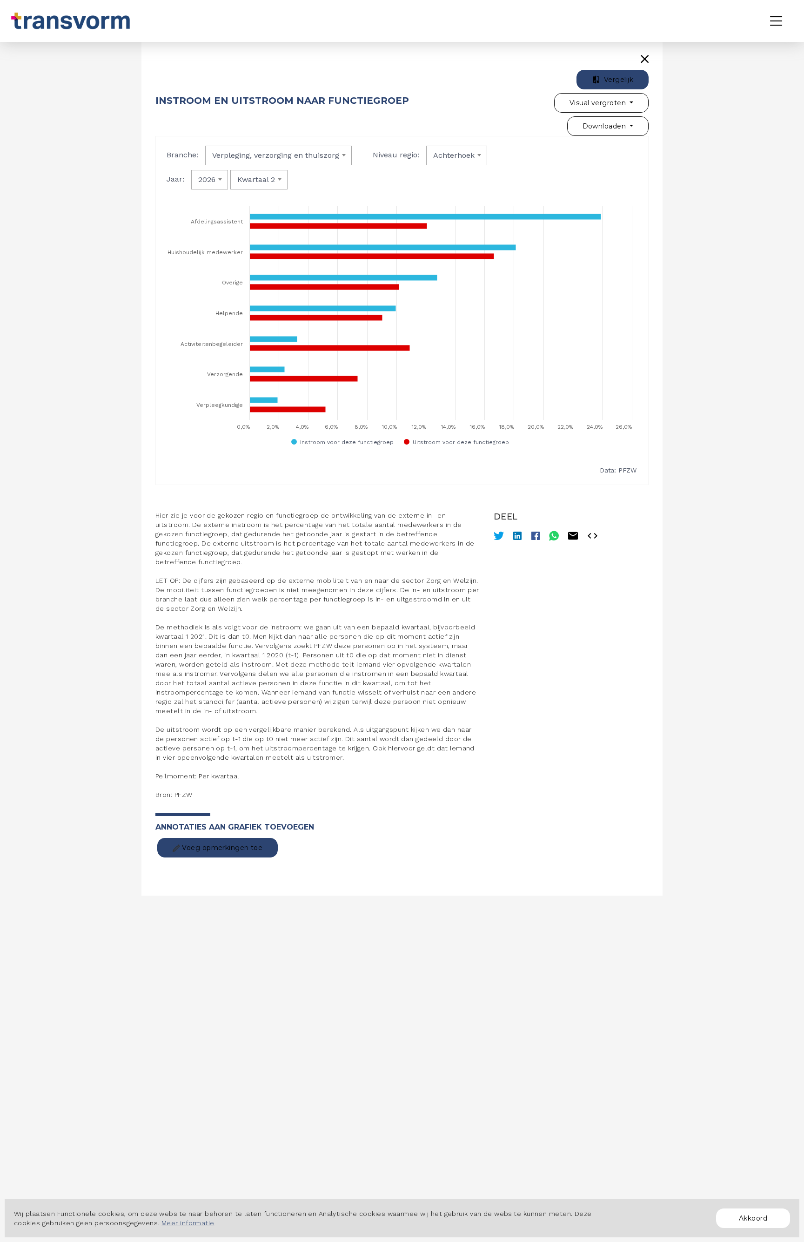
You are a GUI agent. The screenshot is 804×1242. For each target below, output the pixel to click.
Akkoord (753, 1218)
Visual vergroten (599, 103)
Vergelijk (617, 79)
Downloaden (605, 126)
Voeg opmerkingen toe (221, 848)
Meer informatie (187, 1223)
